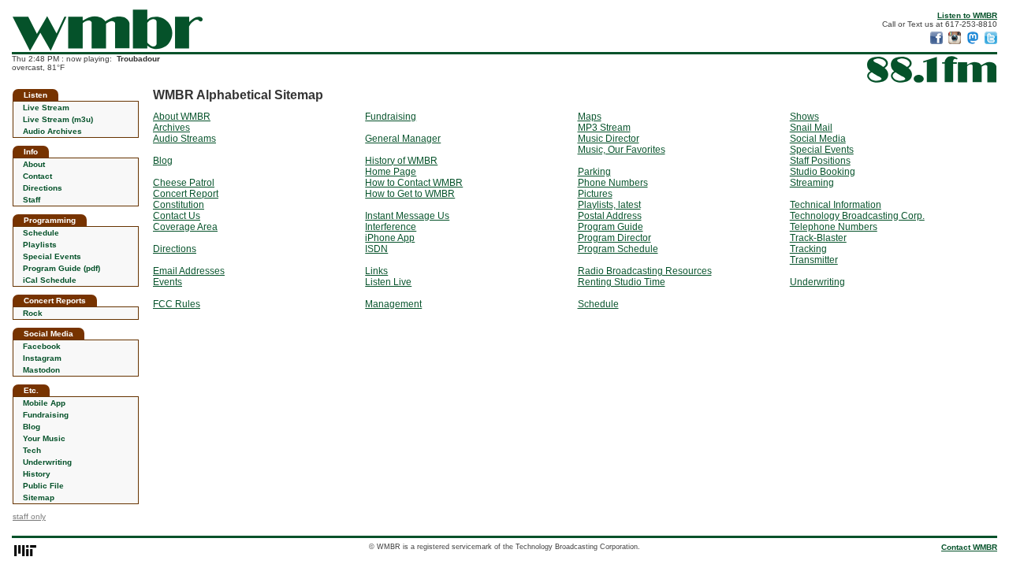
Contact (37, 176)
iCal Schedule (49, 280)
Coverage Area (185, 226)
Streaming (812, 182)
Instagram (42, 358)
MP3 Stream (604, 127)
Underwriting (47, 462)
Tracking (808, 248)
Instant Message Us (407, 215)
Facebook (42, 346)
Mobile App (44, 403)
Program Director (614, 237)
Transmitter (814, 259)
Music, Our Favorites (621, 149)
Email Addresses (189, 271)
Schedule (41, 232)
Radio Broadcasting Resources (645, 271)
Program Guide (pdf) (61, 268)
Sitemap (38, 497)
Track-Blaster (818, 237)
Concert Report (185, 193)
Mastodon (41, 370)
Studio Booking (822, 171)
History (36, 474)
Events (167, 282)
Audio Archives (52, 131)
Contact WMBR (969, 547)
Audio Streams (184, 138)
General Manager (403, 138)
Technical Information (835, 204)
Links (376, 271)
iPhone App (390, 237)
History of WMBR (401, 160)
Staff (31, 199)
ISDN (376, 248)
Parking (594, 171)
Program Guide (610, 226)
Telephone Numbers (833, 226)
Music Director (608, 138)
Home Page (390, 171)
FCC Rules (176, 304)
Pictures (595, 193)
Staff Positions (820, 160)
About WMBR (181, 116)
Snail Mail (811, 127)
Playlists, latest (609, 204)
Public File (43, 485)
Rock (33, 313)
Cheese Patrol (183, 182)
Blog (31, 426)
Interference (390, 226)
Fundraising (46, 414)
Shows (804, 116)
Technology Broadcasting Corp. (857, 215)
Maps (589, 116)
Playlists (40, 244)
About (34, 164)
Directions (42, 188)
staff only (29, 516)
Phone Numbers (613, 182)
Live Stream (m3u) (58, 119)
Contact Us (176, 215)
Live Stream (46, 107)
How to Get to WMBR (410, 193)
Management (393, 304)
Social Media (818, 138)
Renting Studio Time (621, 282)
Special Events (52, 256)
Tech (32, 450)
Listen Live (388, 282)
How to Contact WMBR (414, 182)
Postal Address (610, 215)
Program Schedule (618, 248)
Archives (171, 127)
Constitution (178, 204)
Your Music (44, 438)
